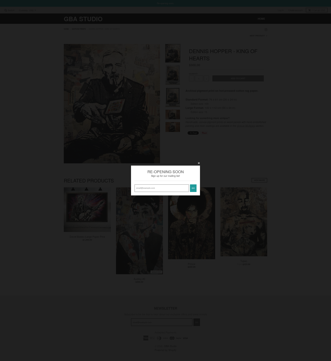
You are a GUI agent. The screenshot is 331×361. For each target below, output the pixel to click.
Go (193, 188)
